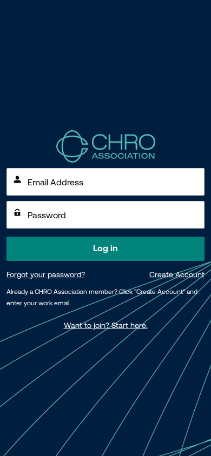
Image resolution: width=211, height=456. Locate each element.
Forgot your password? (45, 274)
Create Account (177, 274)
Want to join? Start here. (106, 325)
